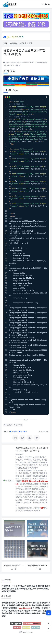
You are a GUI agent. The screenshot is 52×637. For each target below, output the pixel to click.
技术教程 (23, 431)
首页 (5, 43)
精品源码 (13, 43)
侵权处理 (17, 627)
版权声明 (26, 627)
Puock (31, 632)
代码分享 (22, 43)
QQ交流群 (36, 627)
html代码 (9, 425)
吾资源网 (43, 448)
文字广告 (19, 425)
